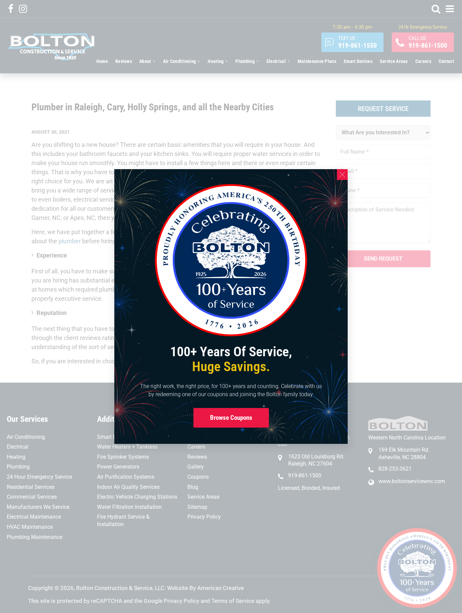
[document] (231, 306)
